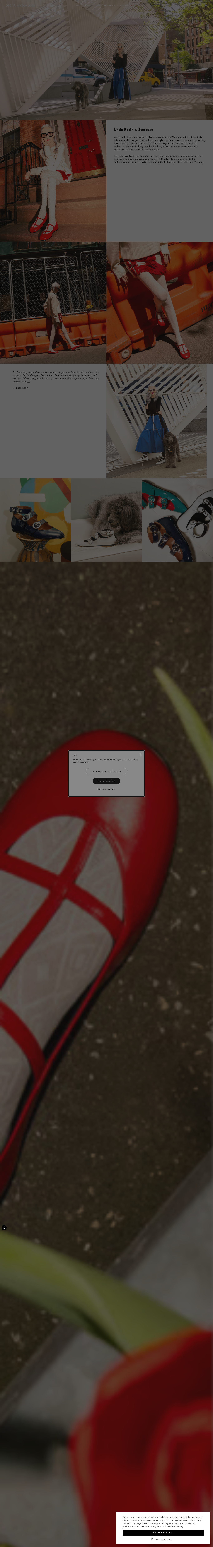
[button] (163, 1539)
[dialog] (106, 773)
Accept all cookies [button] (163, 1532)
